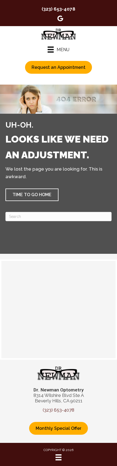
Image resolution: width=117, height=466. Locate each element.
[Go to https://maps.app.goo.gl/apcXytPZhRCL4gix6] (60, 19)
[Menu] (58, 457)
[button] (32, 195)
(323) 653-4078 (58, 9)
